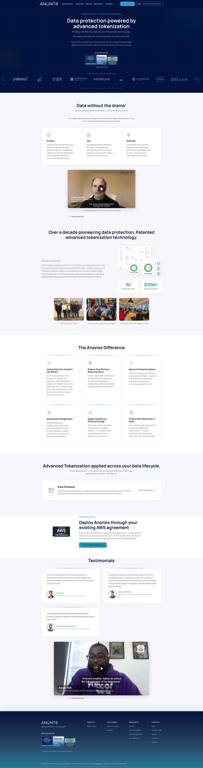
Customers (80, 4)
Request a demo (127, 4)
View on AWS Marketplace (92, 545)
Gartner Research (135, 730)
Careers (154, 734)
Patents (131, 726)
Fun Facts (155, 738)
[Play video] (101, 189)
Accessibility (107, 764)
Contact (154, 742)
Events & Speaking (135, 734)
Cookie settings (97, 764)
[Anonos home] (49, 3)
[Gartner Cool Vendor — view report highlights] (101, 60)
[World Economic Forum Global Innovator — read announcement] (91, 60)
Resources (98, 4)
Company (109, 4)
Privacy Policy (88, 764)
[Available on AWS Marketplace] (61, 531)
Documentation (134, 738)
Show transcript (77, 216)
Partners (89, 4)
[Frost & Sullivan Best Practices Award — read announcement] (112, 60)
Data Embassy (68, 4)
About (154, 726)
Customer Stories (113, 726)
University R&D (157, 730)
